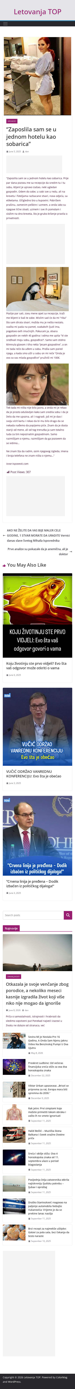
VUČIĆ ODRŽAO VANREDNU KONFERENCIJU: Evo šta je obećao (33, 773)
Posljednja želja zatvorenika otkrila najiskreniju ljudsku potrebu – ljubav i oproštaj (48, 1183)
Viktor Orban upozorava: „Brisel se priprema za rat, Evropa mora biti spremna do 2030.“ (48, 1089)
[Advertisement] (34, 164)
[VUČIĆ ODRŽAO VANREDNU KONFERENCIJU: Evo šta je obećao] (37, 690)
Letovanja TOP (37, 11)
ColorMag (61, 1377)
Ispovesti (12, 121)
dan (27, 151)
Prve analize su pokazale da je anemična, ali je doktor (38, 551)
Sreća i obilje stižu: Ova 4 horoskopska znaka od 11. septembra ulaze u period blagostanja (43, 1159)
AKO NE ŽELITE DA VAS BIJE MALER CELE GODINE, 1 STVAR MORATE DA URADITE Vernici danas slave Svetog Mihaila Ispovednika (38, 535)
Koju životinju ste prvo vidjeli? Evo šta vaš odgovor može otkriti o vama (36, 665)
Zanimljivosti (13, 976)
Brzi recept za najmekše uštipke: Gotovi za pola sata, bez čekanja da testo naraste (48, 1232)
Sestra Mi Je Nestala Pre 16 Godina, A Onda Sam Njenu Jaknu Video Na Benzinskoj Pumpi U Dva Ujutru (48, 1042)
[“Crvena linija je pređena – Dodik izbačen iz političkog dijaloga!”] (37, 798)
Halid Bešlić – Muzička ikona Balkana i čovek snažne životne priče (46, 1134)
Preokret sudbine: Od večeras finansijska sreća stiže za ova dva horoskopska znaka (47, 1066)
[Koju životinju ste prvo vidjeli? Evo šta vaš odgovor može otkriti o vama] (37, 576)
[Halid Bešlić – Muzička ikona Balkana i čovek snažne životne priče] (14, 1137)
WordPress (14, 1381)
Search (68, 915)
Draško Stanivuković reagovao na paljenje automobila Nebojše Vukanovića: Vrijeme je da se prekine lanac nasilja (47, 1208)
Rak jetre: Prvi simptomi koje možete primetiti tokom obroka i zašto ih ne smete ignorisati (47, 1112)
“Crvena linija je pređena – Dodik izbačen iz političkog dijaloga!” (32, 883)
